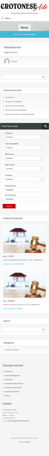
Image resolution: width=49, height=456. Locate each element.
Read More (38, 260)
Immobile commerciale (13, 387)
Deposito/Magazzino (12, 375)
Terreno (7, 396)
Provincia (8, 133)
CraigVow (18, 102)
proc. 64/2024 (9, 301)
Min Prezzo (9, 154)
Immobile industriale (12, 392)
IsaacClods (20, 106)
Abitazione (8, 371)
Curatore (8, 175)
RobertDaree (21, 110)
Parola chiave (10, 186)
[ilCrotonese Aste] (24, 7)
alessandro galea (27, 114)
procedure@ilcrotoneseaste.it (18, 421)
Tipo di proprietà (11, 144)
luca (15, 61)
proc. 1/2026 (8, 256)
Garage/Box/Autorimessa (14, 383)
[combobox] (24, 137)
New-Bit (27, 442)
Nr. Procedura (10, 195)
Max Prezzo (10, 165)
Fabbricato (8, 379)
